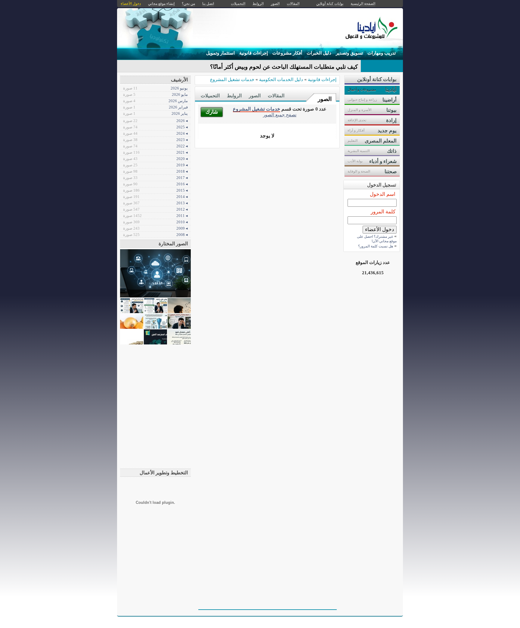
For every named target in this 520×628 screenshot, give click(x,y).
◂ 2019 (155, 165)
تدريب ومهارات (381, 53)
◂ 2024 (155, 133)
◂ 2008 (155, 234)
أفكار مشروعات (287, 53)
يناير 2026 (155, 113)
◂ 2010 (155, 222)
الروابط (234, 95)
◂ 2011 (155, 215)
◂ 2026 (155, 120)
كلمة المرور (383, 212)
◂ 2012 (155, 209)
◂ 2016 (155, 184)
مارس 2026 (155, 101)
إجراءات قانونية (253, 53)
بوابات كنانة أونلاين (329, 4)
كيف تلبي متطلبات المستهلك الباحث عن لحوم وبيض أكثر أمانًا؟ (284, 67)
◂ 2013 (155, 203)
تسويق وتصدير (349, 53)
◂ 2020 (155, 158)
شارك (212, 112)
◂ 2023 (155, 139)
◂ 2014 (155, 196)
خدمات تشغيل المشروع (232, 79)
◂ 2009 (155, 228)
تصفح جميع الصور (279, 114)
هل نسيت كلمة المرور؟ (375, 246)
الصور (325, 99)
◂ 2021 (155, 152)
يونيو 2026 (155, 88)
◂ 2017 (155, 177)
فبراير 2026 (155, 107)
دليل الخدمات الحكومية (281, 79)
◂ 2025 (155, 127)
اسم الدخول (382, 194)
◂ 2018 (155, 171)
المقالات (276, 95)
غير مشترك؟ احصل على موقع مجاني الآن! (377, 238)
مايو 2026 (155, 94)
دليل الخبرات (319, 53)
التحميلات (210, 95)
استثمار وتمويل (220, 53)
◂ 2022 (155, 146)
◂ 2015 (155, 190)
